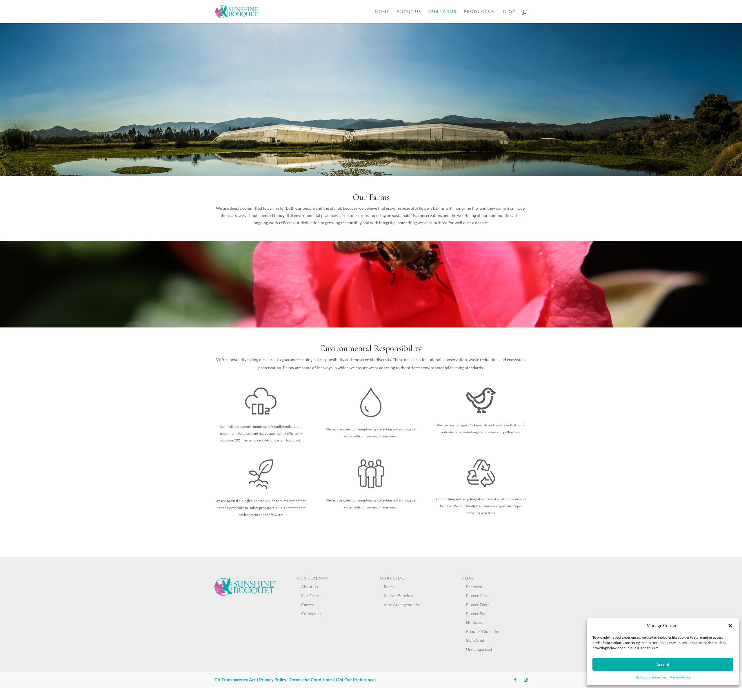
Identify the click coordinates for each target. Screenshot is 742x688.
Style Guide (476, 640)
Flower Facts (477, 604)
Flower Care (477, 595)
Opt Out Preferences (356, 679)
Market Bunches (398, 595)
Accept (663, 664)
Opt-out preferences (651, 677)
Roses (389, 586)
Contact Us (311, 613)
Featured (474, 586)
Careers (308, 604)
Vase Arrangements (401, 604)
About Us (409, 12)
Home (382, 12)
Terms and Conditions (311, 679)
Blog (509, 12)
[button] (730, 626)
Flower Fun (476, 613)
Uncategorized (479, 649)
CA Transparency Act (235, 679)
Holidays (474, 622)
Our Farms (442, 12)
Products (477, 12)
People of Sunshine (483, 631)
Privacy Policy (680, 677)
